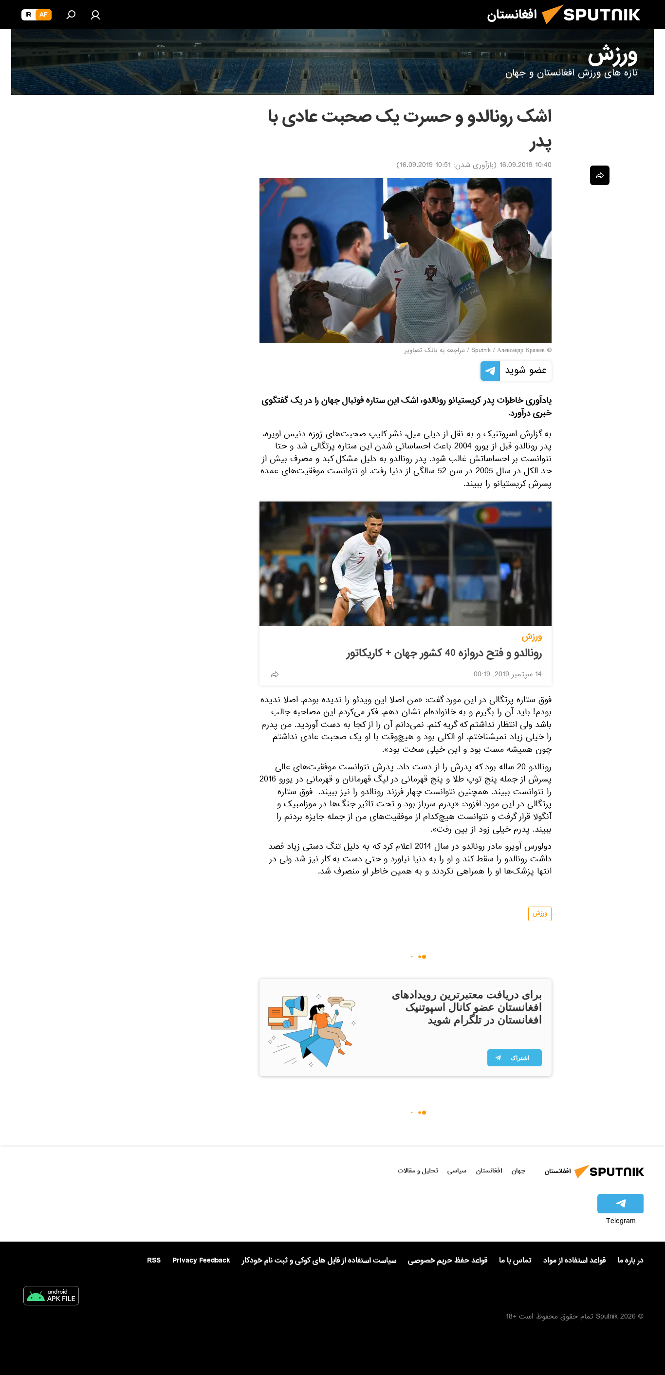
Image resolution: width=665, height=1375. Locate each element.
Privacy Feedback (201, 1260)
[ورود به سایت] (95, 14)
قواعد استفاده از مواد (574, 1260)
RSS (154, 1260)
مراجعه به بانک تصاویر (435, 351)
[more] (274, 674)
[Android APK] (51, 1297)
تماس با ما (515, 1260)
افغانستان (489, 1170)
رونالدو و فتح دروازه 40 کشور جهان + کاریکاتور (444, 653)
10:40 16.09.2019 (525, 166)
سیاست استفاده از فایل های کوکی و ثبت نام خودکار (319, 1260)
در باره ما (630, 1260)
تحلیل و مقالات (418, 1170)
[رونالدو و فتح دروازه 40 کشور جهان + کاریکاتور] (405, 564)
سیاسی (456, 1170)
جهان (518, 1170)
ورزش (532, 636)
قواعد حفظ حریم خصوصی (447, 1260)
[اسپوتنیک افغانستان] (594, 28)
